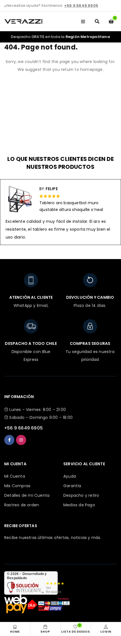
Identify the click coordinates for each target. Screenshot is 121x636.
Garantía (72, 486)
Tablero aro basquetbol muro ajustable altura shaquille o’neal (71, 206)
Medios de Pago (79, 505)
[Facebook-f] (9, 440)
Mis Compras (17, 486)
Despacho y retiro (81, 495)
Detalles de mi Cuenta (27, 495)
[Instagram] (21, 440)
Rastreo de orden (21, 505)
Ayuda (69, 476)
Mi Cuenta (14, 476)
